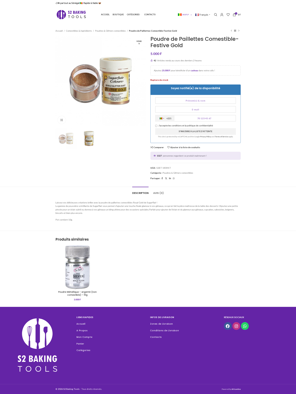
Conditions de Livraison (164, 330)
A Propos (82, 330)
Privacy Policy (205, 137)
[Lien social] (170, 178)
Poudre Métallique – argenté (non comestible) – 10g (77, 293)
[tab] (140, 191)
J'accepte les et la (185, 125)
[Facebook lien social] (162, 178)
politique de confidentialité (200, 125)
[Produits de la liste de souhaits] (228, 15)
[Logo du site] (71, 14)
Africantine (236, 389)
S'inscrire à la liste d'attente (195, 131)
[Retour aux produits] (235, 31)
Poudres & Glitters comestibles (110, 30)
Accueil (59, 30)
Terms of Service (222, 137)
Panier (80, 343)
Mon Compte (84, 337)
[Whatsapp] (245, 326)
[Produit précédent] (231, 31)
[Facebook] (228, 326)
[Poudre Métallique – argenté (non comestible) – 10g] (77, 267)
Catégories (83, 350)
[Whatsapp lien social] (174, 178)
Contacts (156, 337)
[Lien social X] (166, 178)
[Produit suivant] (239, 31)
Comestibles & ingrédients (79, 30)
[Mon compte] (222, 15)
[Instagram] (236, 326)
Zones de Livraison (161, 323)
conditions (177, 125)
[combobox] (164, 118)
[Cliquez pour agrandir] (62, 120)
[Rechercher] (216, 15)
